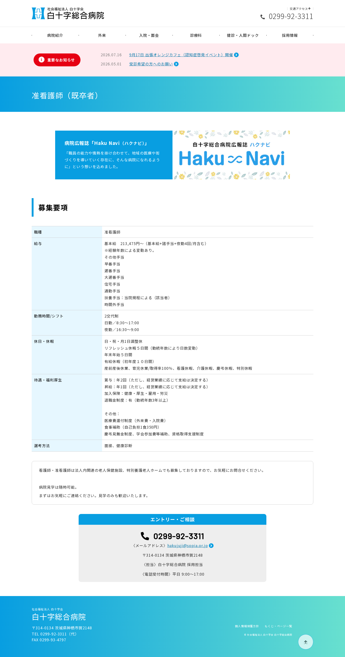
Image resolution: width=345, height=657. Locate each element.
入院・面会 (149, 35)
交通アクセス (299, 8)
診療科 (196, 35)
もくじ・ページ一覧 (278, 626)
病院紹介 (55, 35)
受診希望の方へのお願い (151, 64)
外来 (102, 35)
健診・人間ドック (243, 35)
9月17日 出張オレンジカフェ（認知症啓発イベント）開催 (181, 54)
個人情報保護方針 (247, 626)
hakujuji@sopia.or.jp (187, 545)
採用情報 (290, 35)
